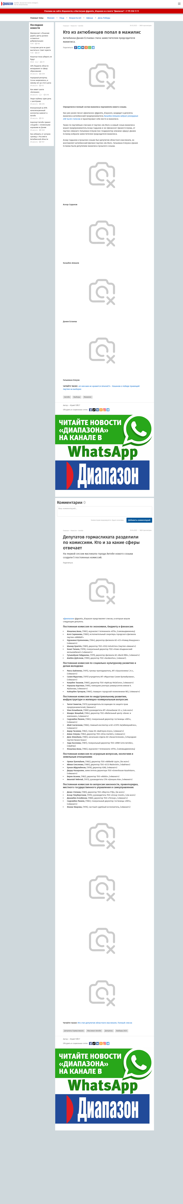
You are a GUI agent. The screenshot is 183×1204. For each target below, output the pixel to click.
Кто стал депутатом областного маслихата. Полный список (105, 1023)
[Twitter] (79, 47)
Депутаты (109, 1031)
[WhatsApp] (89, 47)
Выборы (77, 397)
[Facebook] (75, 47)
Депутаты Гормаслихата (74, 1031)
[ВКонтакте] (82, 47)
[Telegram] (93, 47)
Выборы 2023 (121, 1031)
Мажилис (87, 397)
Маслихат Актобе (94, 1031)
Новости (74, 26)
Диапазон (68, 618)
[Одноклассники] (86, 47)
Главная (66, 26)
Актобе (80, 26)
